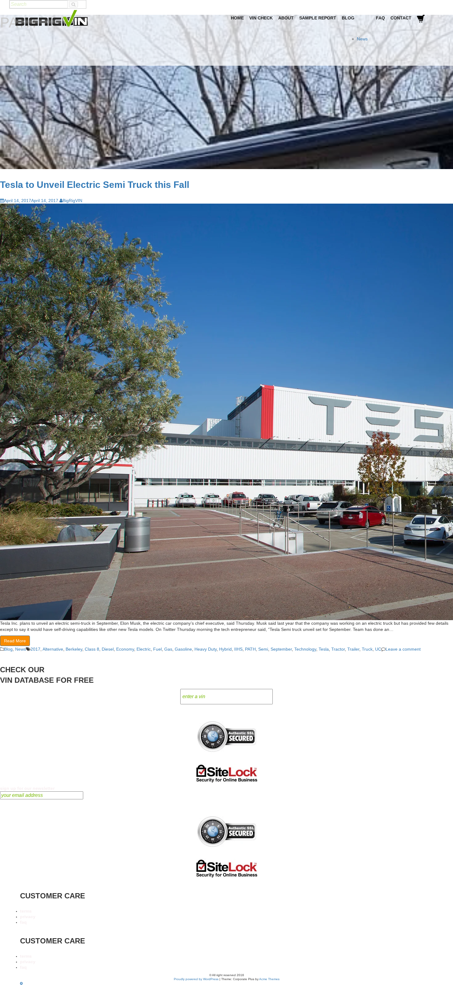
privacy (27, 916)
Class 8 (92, 649)
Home (237, 17)
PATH (250, 649)
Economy (125, 649)
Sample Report (317, 17)
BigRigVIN (72, 200)
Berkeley (74, 649)
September (281, 649)
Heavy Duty (205, 649)
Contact (400, 17)
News (362, 38)
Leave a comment (403, 649)
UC (378, 649)
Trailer (353, 649)
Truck (367, 649)
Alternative (53, 649)
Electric (144, 649)
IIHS (238, 649)
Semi (263, 649)
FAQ (380, 17)
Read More (15, 640)
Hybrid (225, 649)
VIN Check (261, 17)
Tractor (338, 649)
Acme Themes (269, 979)
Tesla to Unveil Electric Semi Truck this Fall (94, 185)
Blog (348, 17)
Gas (168, 649)
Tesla (324, 649)
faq (23, 922)
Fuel (157, 649)
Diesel (108, 649)
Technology (305, 649)
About (286, 17)
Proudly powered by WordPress (196, 979)
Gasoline (183, 649)
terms (26, 911)
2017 (35, 649)
